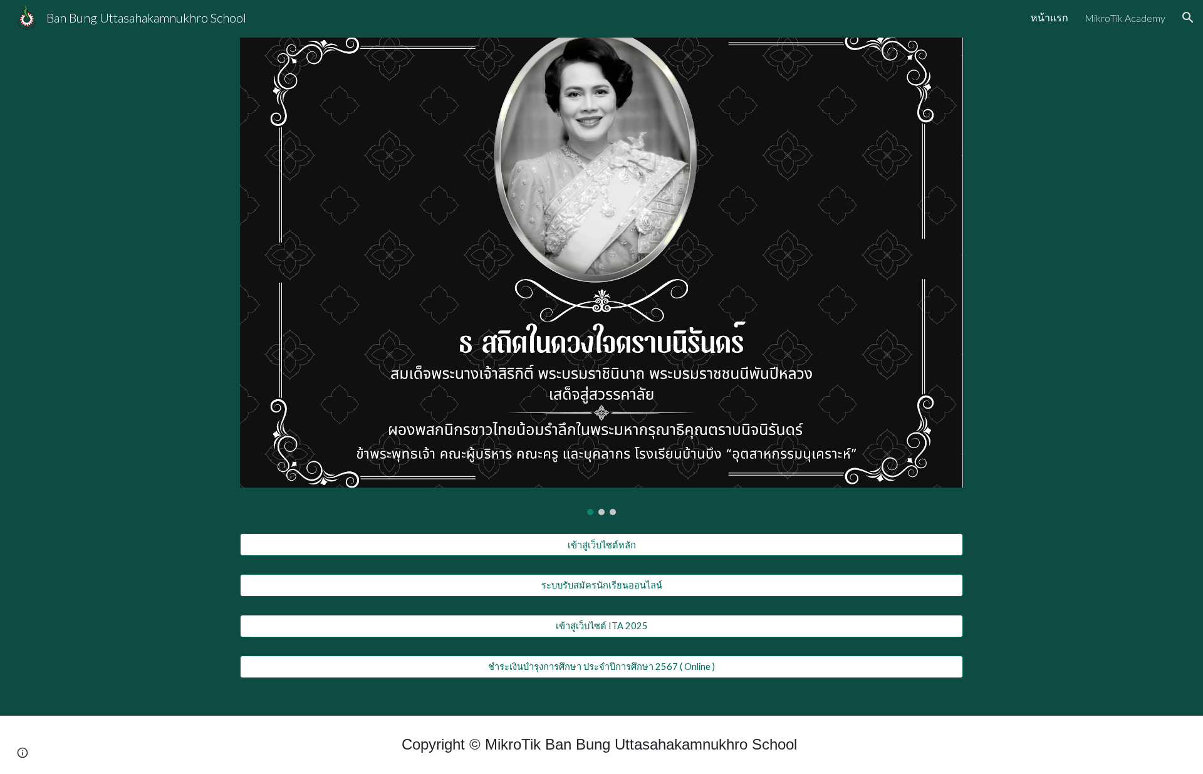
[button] (1188, 18)
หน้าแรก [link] (1049, 17)
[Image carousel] (601, 276)
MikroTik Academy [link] (1125, 18)
